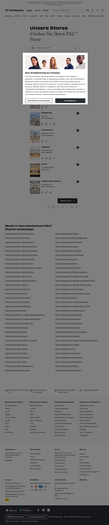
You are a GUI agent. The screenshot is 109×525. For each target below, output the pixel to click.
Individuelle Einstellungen (38, 101)
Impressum (62, 94)
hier (74, 92)
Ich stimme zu (70, 101)
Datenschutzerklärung (50, 94)
